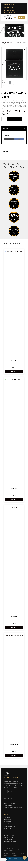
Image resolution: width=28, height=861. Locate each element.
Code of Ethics (7, 828)
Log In (15, 17)
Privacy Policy (6, 854)
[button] (24, 49)
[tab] (14, 128)
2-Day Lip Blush (8, 805)
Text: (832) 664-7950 (9, 10)
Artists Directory (8, 823)
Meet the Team (8, 819)
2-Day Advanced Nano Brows (11, 801)
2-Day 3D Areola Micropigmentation (13, 807)
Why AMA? (7, 817)
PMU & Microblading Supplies (11, 42)
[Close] (7, 859)
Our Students (7, 821)
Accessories (20, 42)
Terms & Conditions (14, 854)
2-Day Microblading (9, 798)
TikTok (5, 12)
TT (5, 791)
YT (14, 12)
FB (9, 12)
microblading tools (20, 111)
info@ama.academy (9, 4)
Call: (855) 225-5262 (9, 7)
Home (2, 42)
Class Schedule (8, 810)
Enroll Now (21, 17)
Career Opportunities (9, 826)
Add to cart (14, 119)
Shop (22, 853)
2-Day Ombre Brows (9, 803)
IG (11, 12)
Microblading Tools (18, 110)
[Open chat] (25, 858)
